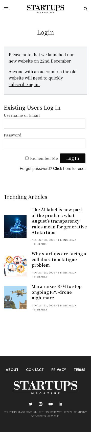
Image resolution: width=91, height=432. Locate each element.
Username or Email (22, 115)
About (12, 369)
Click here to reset (69, 168)
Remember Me (44, 158)
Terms (79, 369)
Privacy (58, 369)
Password (12, 135)
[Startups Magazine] (45, 9)
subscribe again (24, 84)
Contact (35, 369)
